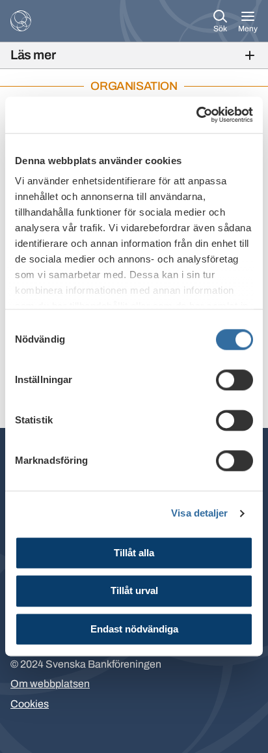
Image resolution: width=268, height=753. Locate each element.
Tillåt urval (134, 591)
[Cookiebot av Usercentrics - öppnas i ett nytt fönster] (196, 114)
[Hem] (20, 20)
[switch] (234, 379)
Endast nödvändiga (134, 628)
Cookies (29, 703)
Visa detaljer (199, 513)
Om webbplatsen (50, 683)
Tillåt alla (134, 552)
